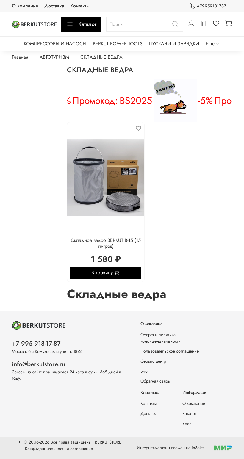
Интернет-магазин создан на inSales (170, 448)
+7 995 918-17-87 (36, 343)
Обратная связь (155, 381)
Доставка (54, 5)
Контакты (80, 5)
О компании (25, 5)
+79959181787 (211, 6)
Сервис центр (153, 361)
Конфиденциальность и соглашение (59, 449)
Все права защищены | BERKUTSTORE (87, 442)
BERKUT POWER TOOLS (118, 43)
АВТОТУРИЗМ (54, 57)
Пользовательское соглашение (169, 351)
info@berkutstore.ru (38, 364)
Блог (144, 371)
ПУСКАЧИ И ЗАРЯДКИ (174, 43)
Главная (20, 57)
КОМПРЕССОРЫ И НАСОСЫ (55, 43)
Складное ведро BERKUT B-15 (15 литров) (106, 243)
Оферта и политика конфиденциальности (160, 338)
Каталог (87, 24)
